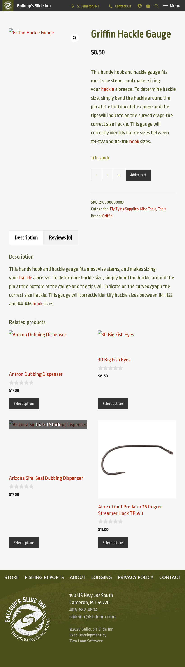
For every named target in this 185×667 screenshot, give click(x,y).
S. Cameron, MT (88, 6)
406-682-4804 (83, 610)
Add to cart (138, 175)
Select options (24, 404)
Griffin (107, 216)
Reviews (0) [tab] (60, 238)
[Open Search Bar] (156, 5)
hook (134, 142)
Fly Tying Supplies (124, 209)
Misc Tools (148, 209)
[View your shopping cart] (148, 5)
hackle (107, 89)
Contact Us (122, 6)
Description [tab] (26, 238)
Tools (162, 209)
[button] (75, 38)
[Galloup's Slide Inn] (26, 5)
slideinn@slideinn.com (92, 617)
